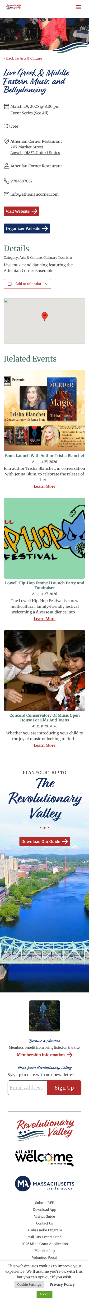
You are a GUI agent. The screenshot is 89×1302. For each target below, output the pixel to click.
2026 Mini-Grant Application (44, 1244)
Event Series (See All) (29, 113)
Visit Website (18, 211)
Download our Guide (40, 841)
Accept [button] (44, 1294)
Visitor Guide (44, 1216)
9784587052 (21, 181)
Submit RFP (44, 1203)
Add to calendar (28, 284)
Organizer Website (23, 228)
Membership (44, 1251)
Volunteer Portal (44, 1257)
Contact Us (44, 1223)
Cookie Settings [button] (29, 1285)
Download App (44, 1209)
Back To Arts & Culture (24, 58)
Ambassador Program (44, 1230)
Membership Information (41, 1054)
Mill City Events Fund (44, 1237)
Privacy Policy (62, 1284)
